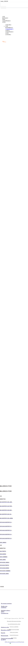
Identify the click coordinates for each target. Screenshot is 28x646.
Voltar (3, 19)
